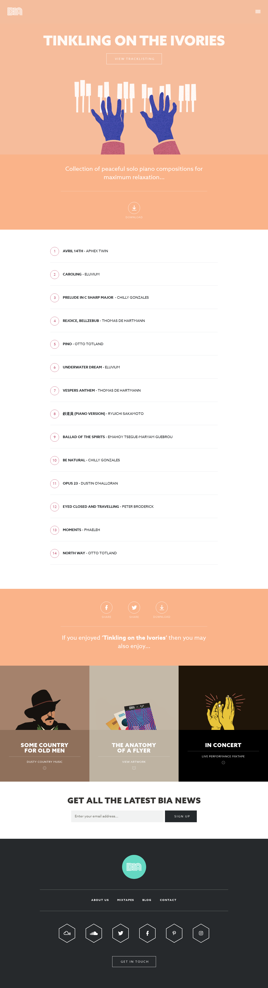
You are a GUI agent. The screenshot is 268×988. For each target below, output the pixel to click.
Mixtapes (125, 900)
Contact (168, 900)
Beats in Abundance (15, 11)
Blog (147, 900)
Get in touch (135, 962)
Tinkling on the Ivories (134, 40)
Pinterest (174, 933)
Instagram (201, 933)
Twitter (134, 609)
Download (134, 210)
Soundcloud (93, 933)
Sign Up (182, 816)
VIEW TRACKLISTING (135, 59)
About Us (100, 900)
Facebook (106, 609)
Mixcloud (67, 933)
